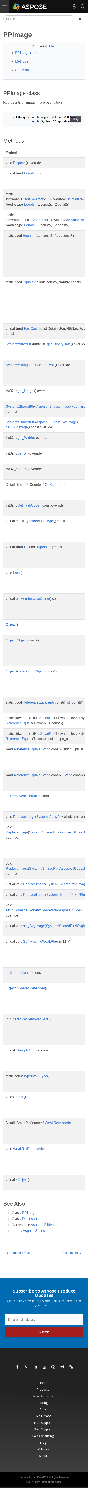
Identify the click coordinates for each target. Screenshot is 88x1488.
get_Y (22, 469)
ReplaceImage (24, 817)
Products (43, 1389)
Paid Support (43, 1429)
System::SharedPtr (20, 406)
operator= (26, 671)
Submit (44, 1332)
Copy (75, 119)
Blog (43, 1442)
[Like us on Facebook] (17, 1367)
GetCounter (53, 484)
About (43, 1456)
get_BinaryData (59, 344)
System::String (17, 365)
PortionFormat (20, 1252)
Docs (43, 1409)
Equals (29, 173)
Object (11, 624)
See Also (22, 70)
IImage (82, 884)
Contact (59, 1482)
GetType (47, 521)
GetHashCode (28, 505)
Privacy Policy (32, 1482)
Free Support (43, 1423)
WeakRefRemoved (27, 1149)
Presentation (69, 1252)
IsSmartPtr (36, 199)
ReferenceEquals (36, 702)
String (45, 749)
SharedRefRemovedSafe (29, 1019)
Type (43, 1076)
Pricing (43, 1403)
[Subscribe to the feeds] (71, 1367)
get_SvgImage (17, 427)
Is (25, 547)
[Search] (82, 6)
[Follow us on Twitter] (26, 1367)
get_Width (25, 438)
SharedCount (20, 972)
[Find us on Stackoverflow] (44, 1367)
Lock (16, 573)
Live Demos (43, 1416)
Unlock (18, 1097)
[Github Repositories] (62, 1367)
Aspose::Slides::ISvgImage (56, 422)
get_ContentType (42, 365)
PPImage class (26, 53)
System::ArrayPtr (18, 344)
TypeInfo (31, 521)
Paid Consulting (43, 1436)
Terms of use (47, 1482)
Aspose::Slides (42, 1225)
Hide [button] (51, 46)
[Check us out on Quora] (53, 1367)
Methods (21, 61)
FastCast (31, 328)
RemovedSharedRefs (26, 796)
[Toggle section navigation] (79, 18)
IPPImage (28, 1213)
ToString (32, 1050)
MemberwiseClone (35, 599)
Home (43, 1383)
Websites (43, 1449)
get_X (22, 453)
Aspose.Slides (34, 1231)
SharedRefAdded (32, 988)
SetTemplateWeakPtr (39, 941)
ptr (38, 173)
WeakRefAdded (57, 1123)
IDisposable (30, 1219)
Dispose (19, 163)
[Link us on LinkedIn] (35, 1367)
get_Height (26, 391)
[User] (74, 6)
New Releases (43, 1396)
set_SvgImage (17, 910)
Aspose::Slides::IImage (53, 406)
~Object (22, 1180)
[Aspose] (29, 6)
